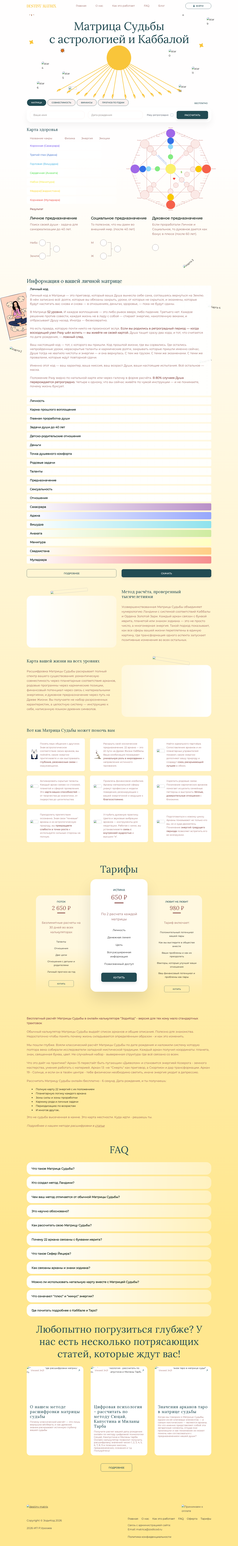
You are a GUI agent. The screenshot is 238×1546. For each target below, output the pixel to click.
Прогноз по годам (113, 102)
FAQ (146, 5)
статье (100, 1126)
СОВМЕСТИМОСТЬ (61, 102)
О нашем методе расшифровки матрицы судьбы (55, 1411)
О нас (99, 5)
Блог (161, 5)
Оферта (192, 1518)
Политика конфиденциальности (149, 1536)
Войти (200, 6)
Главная (81, 5)
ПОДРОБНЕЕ (71, 573)
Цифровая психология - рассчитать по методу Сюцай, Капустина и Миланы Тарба (118, 1416)
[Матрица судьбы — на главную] (41, 5)
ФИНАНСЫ (86, 102)
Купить (61, 984)
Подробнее (116, 1467)
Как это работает (123, 5)
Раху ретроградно (158, 114)
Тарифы (206, 1518)
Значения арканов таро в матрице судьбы (183, 1409)
